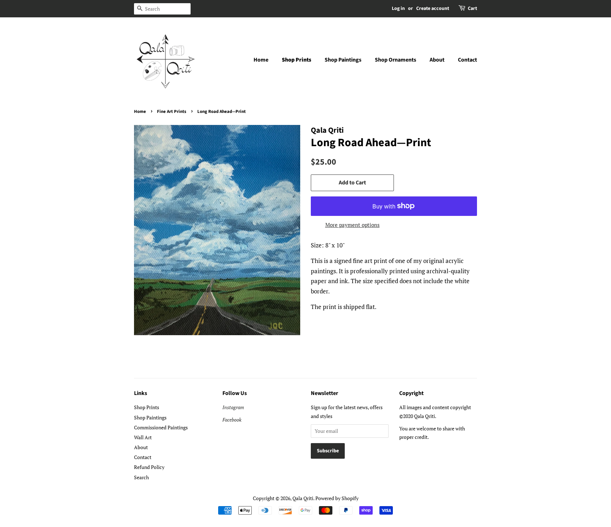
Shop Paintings (343, 60)
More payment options (352, 224)
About (437, 60)
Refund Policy (149, 467)
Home (261, 60)
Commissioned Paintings (161, 427)
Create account (432, 8)
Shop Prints (296, 60)
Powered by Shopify (337, 498)
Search (141, 477)
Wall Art (143, 437)
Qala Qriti (302, 498)
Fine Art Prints (171, 111)
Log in (398, 8)
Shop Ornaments (395, 60)
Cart (472, 8)
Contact (467, 60)
